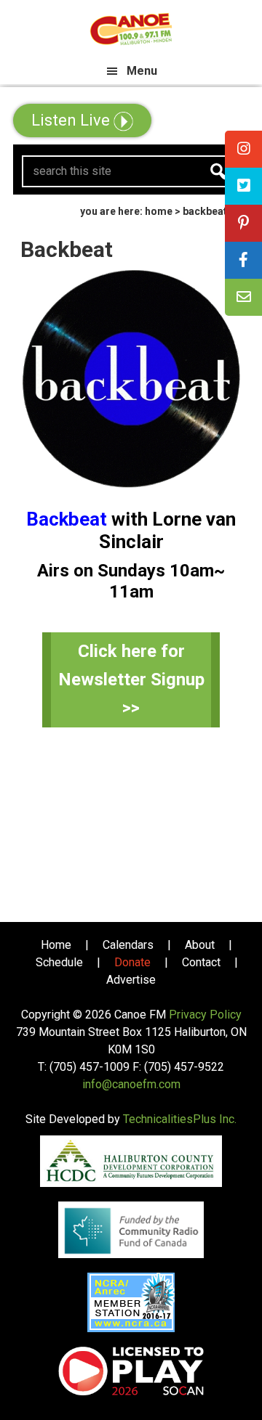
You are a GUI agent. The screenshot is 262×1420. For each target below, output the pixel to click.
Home (56, 945)
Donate (132, 962)
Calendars (128, 945)
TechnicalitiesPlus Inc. (180, 1119)
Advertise (131, 980)
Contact (201, 962)
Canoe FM (131, 29)
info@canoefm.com (131, 1084)
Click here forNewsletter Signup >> (131, 679)
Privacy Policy (205, 1014)
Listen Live (72, 120)
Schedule (59, 962)
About (200, 945)
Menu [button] (142, 71)
